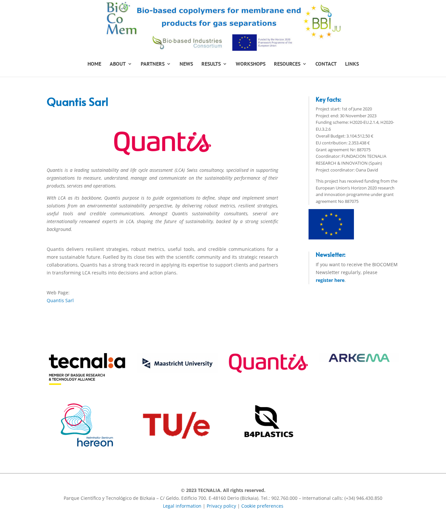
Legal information (182, 506)
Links (352, 64)
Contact (326, 64)
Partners (153, 64)
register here (330, 280)
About (118, 64)
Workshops (250, 64)
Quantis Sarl (60, 300)
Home (94, 64)
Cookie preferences (262, 506)
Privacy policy (221, 506)
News (186, 64)
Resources (287, 64)
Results (211, 64)
